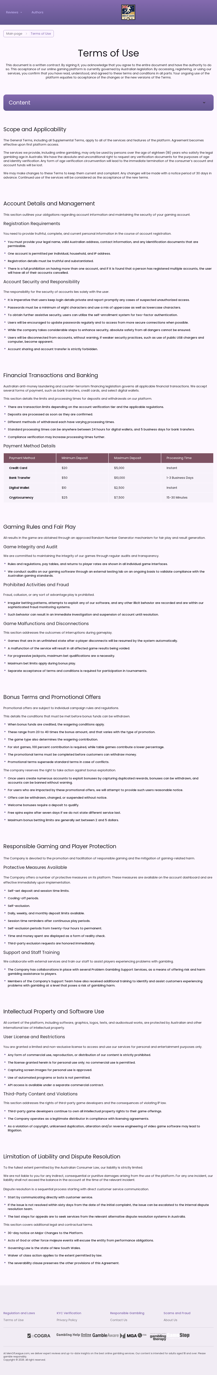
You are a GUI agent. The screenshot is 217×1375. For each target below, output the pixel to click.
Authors (37, 12)
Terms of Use (13, 1320)
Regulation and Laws (19, 1313)
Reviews (12, 12)
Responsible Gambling (127, 1313)
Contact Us (118, 1320)
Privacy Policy (67, 1320)
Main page (14, 33)
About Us (170, 1320)
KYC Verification (69, 1313)
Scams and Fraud (177, 1313)
